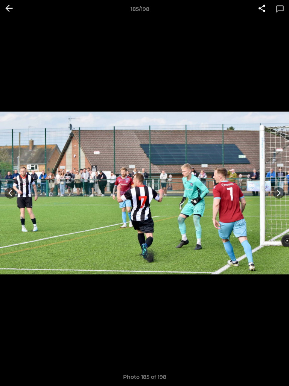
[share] (261, 9)
